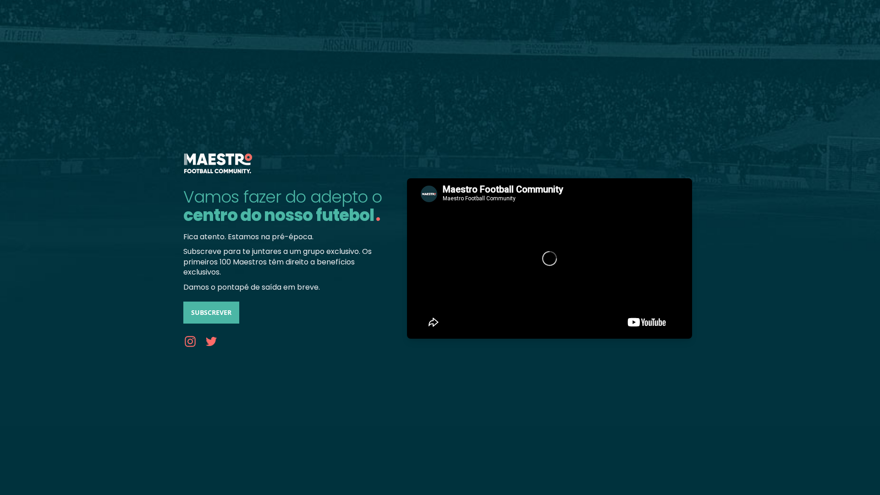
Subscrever (211, 312)
